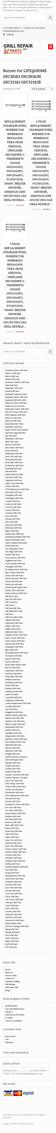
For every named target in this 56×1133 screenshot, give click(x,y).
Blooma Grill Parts (13, 444)
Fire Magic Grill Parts (14, 551)
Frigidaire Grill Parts (13, 560)
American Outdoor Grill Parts (17, 382)
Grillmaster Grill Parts (14, 623)
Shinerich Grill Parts (13, 843)
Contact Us (10, 978)
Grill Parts (9, 614)
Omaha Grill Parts (12, 766)
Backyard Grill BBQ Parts (15, 400)
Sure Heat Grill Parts (13, 887)
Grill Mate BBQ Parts (14, 611)
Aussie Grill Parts (12, 391)
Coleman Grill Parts (13, 504)
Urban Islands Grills (13, 923)
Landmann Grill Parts (14, 691)
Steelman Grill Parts (13, 858)
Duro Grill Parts (11, 522)
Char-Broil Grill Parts (13, 492)
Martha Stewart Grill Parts (16, 715)
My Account (10, 1036)
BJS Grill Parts (11, 436)
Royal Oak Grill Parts (13, 831)
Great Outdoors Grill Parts (16, 593)
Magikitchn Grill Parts (14, 712)
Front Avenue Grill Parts (15, 563)
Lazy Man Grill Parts (13, 697)
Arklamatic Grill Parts (14, 388)
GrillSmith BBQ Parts (14, 632)
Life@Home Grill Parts (14, 700)
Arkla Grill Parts (11, 385)
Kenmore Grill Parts (13, 673)
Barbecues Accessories (15, 406)
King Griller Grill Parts (14, 676)
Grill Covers (10, 605)
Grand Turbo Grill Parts (14, 590)
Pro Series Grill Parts (13, 810)
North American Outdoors (16, 757)
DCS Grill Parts (11, 516)
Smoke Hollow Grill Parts (15, 852)
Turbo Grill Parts (12, 905)
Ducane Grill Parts (12, 519)
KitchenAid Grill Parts (14, 682)
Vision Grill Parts (12, 938)
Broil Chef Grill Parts (13, 456)
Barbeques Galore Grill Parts (17, 409)
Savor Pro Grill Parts (13, 840)
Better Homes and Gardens (16, 429)
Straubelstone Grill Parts (15, 875)
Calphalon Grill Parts (13, 480)
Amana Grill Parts (12, 379)
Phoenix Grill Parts (13, 798)
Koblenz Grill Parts (13, 688)
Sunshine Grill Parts (13, 884)
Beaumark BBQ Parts (14, 424)
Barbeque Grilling (12, 981)
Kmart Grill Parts (12, 685)
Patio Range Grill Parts (14, 783)
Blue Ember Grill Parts (14, 447)
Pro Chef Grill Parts (13, 807)
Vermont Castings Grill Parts (17, 926)
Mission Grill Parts (12, 748)
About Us (9, 972)
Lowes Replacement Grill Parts (18, 703)
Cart (7, 1039)
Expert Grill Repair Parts (15, 540)
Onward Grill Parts (12, 768)
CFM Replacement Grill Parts (17, 489)
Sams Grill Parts (11, 834)
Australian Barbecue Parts (16, 394)
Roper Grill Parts (12, 828)
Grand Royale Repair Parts (16, 587)
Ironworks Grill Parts (13, 655)
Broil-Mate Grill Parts (14, 462)
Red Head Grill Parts (13, 819)
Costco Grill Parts (12, 510)
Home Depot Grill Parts (15, 641)
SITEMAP (9, 1018)
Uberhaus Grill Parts (13, 914)
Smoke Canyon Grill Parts (16, 849)
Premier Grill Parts (12, 801)
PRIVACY (9, 1012)
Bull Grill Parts (11, 471)
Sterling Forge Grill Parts (15, 861)
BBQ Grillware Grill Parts (15, 415)
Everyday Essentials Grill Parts (17, 537)
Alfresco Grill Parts (13, 373)
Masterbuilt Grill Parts (14, 727)
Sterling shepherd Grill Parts (16, 867)
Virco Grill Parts (11, 935)
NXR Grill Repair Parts (14, 759)
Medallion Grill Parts (13, 733)
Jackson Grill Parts (12, 659)
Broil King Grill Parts (13, 459)
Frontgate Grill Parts (13, 566)
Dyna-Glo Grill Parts (13, 525)
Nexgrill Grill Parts (12, 754)
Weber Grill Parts (12, 941)
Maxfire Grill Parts (12, 730)
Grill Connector (11, 602)
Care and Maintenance (14, 1009)
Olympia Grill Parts (13, 763)
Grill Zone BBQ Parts (14, 617)
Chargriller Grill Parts (13, 495)
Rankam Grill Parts (13, 816)
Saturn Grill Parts (12, 837)
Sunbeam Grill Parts (13, 881)
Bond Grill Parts (11, 450)
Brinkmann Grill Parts (14, 453)
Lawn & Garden (11, 694)
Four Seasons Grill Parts (15, 557)
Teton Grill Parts (12, 896)
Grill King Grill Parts (13, 608)
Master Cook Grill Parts (15, 721)
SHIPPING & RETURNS (14, 1015)
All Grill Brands (11, 1006)
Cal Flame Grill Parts (13, 477)
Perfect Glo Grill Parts (14, 789)
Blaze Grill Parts (11, 441)
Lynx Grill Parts (11, 709)
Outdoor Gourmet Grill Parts (17, 774)
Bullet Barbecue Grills (14, 474)
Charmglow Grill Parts (14, 498)
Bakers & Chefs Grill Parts (16, 403)
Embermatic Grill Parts (14, 534)
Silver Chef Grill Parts (14, 846)
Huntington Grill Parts (14, 647)
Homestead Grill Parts (14, 644)
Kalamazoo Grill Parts (14, 670)
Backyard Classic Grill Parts (16, 397)
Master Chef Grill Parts (14, 718)
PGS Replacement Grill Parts (17, 795)
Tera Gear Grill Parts (13, 893)
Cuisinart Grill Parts (13, 513)
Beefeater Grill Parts (13, 427)
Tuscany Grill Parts (13, 911)
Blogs (7, 990)
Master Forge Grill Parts (15, 724)
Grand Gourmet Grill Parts (16, 578)
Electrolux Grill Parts (13, 528)
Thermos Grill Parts (13, 902)
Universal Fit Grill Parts (14, 920)
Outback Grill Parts (13, 771)
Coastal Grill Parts (12, 501)
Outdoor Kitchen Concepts (16, 777)
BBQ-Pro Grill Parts (13, 418)
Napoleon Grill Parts (13, 751)
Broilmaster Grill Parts (14, 465)
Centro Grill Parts (12, 486)
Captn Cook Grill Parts (14, 483)
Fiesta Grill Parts (12, 545)
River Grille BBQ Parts (14, 825)
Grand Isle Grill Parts (13, 584)
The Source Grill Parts (14, 899)
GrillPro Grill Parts (12, 626)
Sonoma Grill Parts (13, 855)
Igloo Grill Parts (11, 650)
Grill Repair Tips (11, 987)
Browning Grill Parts (13, 468)
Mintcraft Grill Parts (13, 745)
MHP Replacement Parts (15, 742)
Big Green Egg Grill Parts (15, 433)
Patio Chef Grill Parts (14, 780)
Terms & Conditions (13, 1021)
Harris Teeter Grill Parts (15, 638)
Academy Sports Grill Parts (16, 370)
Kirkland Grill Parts (12, 679)
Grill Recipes (10, 984)
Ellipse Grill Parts (12, 531)
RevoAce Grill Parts (13, 822)
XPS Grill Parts (11, 947)
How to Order (11, 975)
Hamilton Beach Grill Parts (16, 635)
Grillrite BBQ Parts (13, 629)
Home (7, 969)
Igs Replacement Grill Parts (16, 652)
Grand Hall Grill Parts (14, 581)
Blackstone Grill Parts (14, 438)
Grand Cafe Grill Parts (14, 575)
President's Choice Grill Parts (17, 804)
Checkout (9, 1042)
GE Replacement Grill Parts (16, 569)
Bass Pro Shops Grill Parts (16, 412)
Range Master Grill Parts (15, 813)
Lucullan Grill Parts (13, 706)
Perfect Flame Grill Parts (15, 786)
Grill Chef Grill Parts (13, 599)
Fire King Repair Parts (14, 548)
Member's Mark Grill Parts (16, 739)
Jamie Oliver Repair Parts (15, 664)
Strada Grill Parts (12, 873)
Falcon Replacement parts (16, 543)
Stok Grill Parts (11, 870)
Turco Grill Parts (12, 908)
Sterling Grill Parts (12, 864)
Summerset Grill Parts (14, 878)
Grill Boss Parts (11, 596)
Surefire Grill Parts (12, 890)
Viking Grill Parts (12, 929)
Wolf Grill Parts (11, 944)
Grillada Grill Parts (12, 620)
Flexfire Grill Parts (12, 554)
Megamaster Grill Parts (15, 736)
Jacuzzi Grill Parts (12, 661)
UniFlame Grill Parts (13, 917)
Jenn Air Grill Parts (12, 667)
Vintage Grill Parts (12, 932)
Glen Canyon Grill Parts (14, 572)
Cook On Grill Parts (13, 507)
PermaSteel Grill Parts (14, 792)
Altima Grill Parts (12, 376)
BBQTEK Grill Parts (13, 421)
